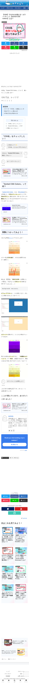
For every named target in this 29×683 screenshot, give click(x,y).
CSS (12, 457)
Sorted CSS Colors (7, 192)
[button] (26, 346)
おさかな (10, 416)
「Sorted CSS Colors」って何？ (15, 126)
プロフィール (21, 671)
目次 (12, 120)
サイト (10, 238)
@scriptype (21, 192)
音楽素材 (8, 676)
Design (17, 457)
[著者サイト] (9, 430)
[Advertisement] (14, 69)
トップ (8, 671)
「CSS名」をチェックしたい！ (14, 123)
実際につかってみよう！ (13, 128)
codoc (26, 450)
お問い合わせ (21, 676)
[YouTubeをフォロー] (11, 430)
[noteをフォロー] (14, 430)
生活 (21, 673)
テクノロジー (6, 457)
